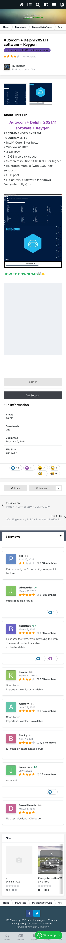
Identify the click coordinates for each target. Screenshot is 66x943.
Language (38, 920)
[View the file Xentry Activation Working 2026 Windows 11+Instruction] (51, 860)
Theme (52, 920)
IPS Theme (11, 920)
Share (16, 488)
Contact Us (35, 923)
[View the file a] (19, 860)
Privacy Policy (19, 923)
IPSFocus (26, 920)
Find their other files (23, 69)
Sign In (33, 381)
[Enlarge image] (33, 246)
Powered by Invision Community (33, 926)
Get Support (33, 395)
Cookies (47, 923)
